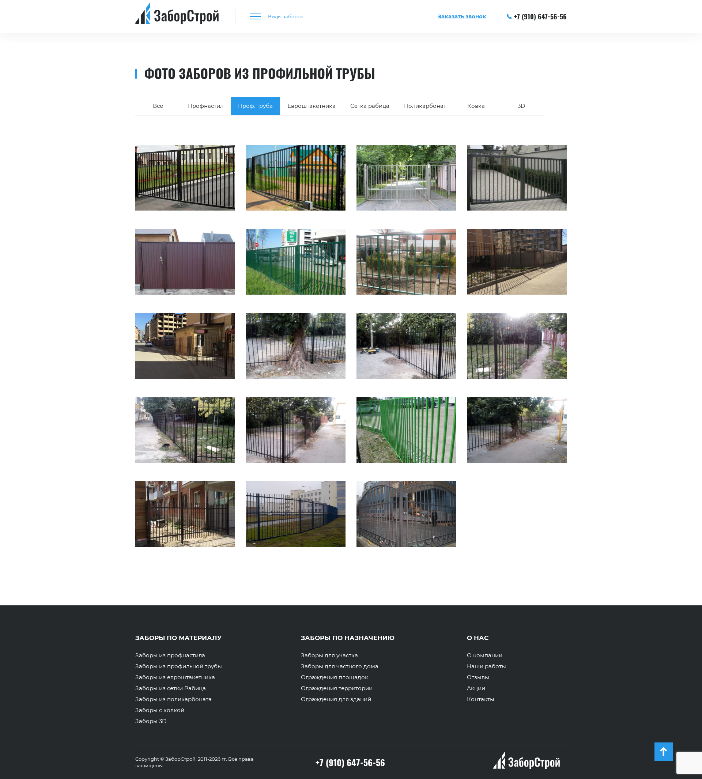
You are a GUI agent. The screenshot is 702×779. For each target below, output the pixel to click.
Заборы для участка (329, 655)
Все (158, 105)
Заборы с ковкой (159, 710)
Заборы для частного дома (339, 666)
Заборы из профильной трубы (178, 666)
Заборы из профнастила (170, 655)
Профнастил (205, 105)
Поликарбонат (425, 105)
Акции (476, 688)
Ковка (476, 105)
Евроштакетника (311, 105)
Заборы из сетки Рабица (170, 688)
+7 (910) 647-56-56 (540, 16)
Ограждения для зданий (336, 699)
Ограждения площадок (334, 677)
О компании (484, 655)
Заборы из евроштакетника (175, 677)
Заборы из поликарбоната (173, 699)
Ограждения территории (337, 688)
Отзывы (478, 677)
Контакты (480, 699)
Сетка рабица (369, 105)
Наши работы (486, 666)
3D (521, 105)
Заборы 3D (150, 721)
